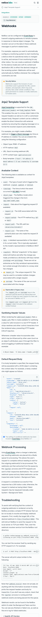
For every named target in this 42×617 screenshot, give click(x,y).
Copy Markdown (10, 20)
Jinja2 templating (8, 107)
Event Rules (28, 36)
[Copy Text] (37, 352)
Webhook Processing (14, 447)
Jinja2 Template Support (15, 102)
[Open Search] (34, 2)
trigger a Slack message (20, 134)
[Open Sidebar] (38, 2)
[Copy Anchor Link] (30, 102)
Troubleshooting (11, 500)
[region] (20, 352)
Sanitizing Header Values (13, 313)
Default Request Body (12, 359)
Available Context (10, 170)
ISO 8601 (16, 191)
